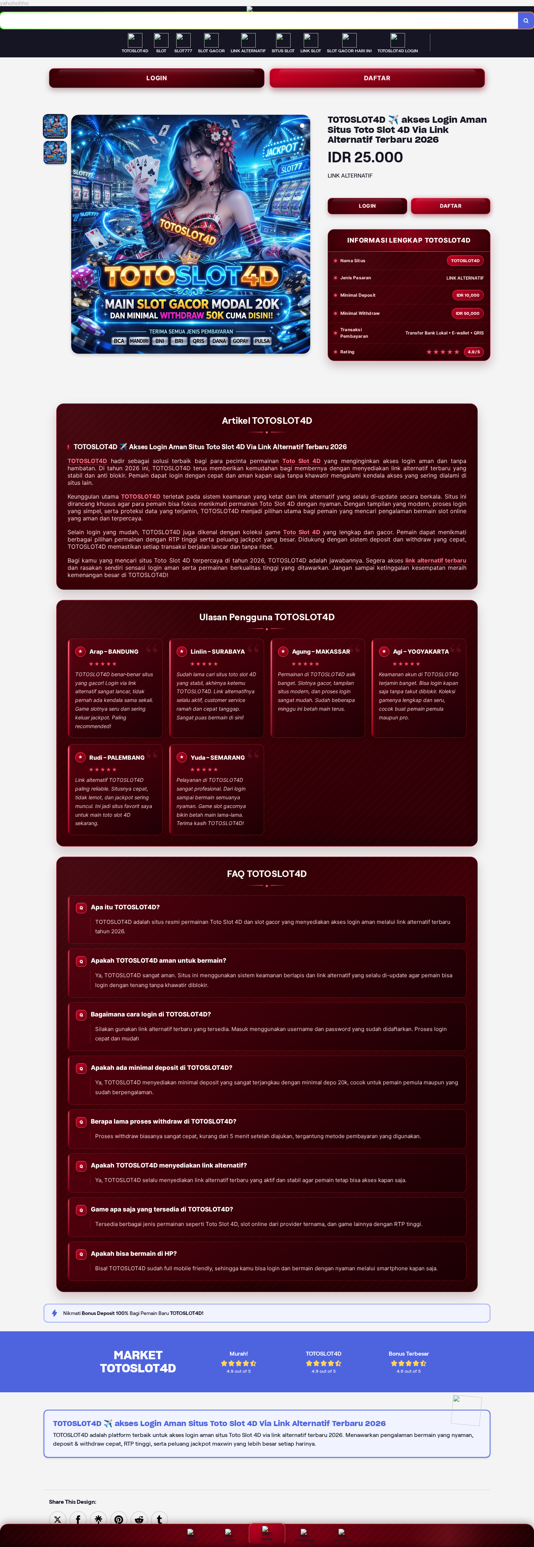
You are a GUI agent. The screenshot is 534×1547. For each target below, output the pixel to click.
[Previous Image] (77, 235)
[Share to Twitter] (57, 1519)
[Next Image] (304, 235)
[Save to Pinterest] (119, 1519)
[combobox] (259, 20)
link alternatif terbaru (435, 560)
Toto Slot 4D (301, 460)
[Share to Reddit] (139, 1519)
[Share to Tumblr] (159, 1519)
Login (156, 78)
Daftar (377, 78)
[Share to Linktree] (98, 1519)
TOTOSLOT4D (87, 460)
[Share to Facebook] (78, 1519)
